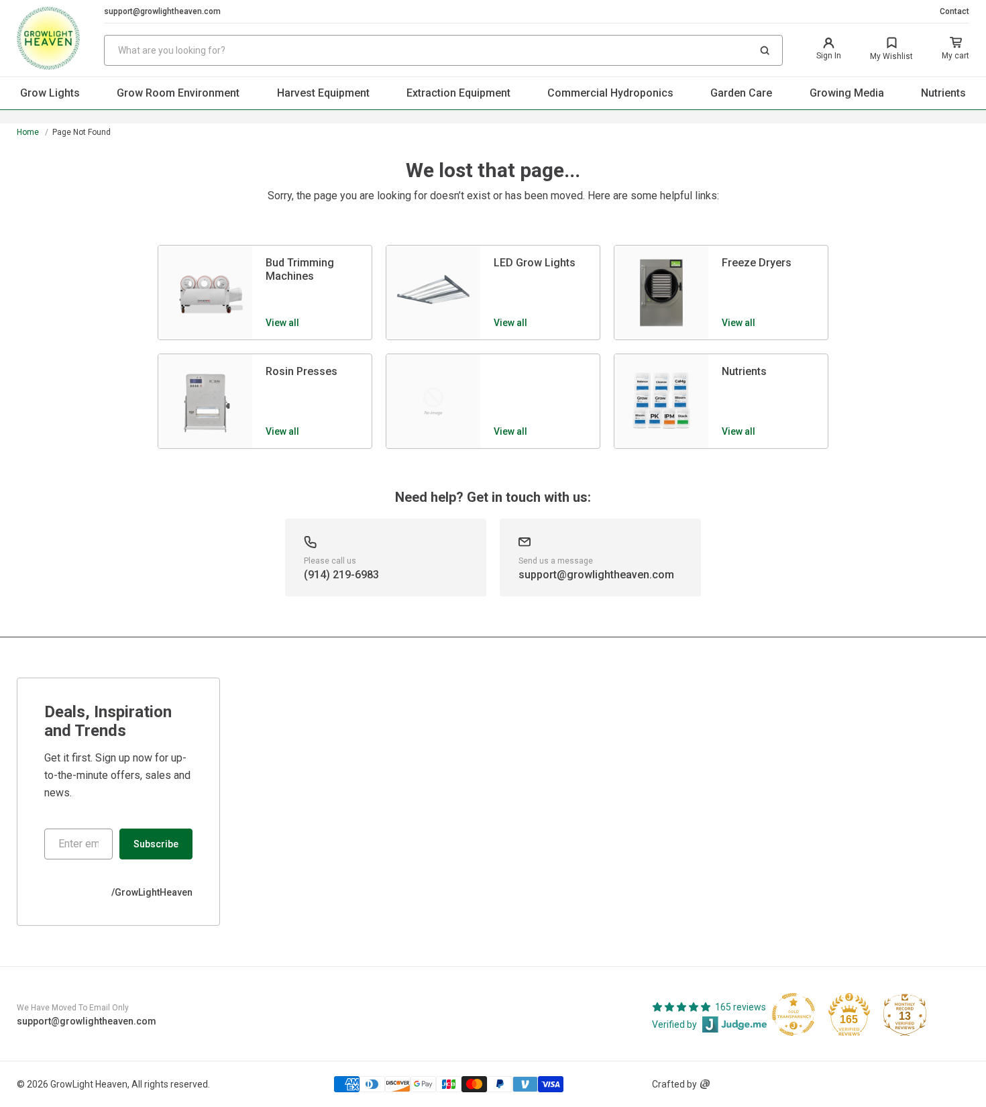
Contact (954, 11)
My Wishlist (891, 56)
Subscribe (155, 844)
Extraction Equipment (458, 93)
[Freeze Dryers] (661, 292)
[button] (765, 50)
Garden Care (741, 93)
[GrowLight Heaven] (60, 38)
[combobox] (443, 50)
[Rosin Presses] (205, 401)
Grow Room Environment (178, 93)
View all (282, 322)
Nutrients (943, 93)
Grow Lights (50, 93)
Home (28, 132)
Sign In (828, 55)
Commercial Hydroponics (610, 93)
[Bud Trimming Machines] (205, 292)
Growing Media (847, 93)
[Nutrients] (661, 401)
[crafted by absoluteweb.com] (705, 1084)
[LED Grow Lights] (433, 292)
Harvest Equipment (323, 93)
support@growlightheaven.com (162, 11)
